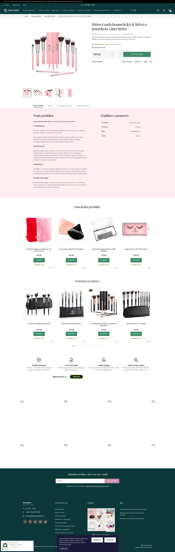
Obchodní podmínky (61, 522)
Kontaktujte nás (59, 509)
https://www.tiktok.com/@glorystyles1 (45, 522)
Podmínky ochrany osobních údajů (65, 526)
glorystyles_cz (30, 522)
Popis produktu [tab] (38, 106)
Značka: (97, 61)
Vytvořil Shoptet (147, 545)
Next (150, 313)
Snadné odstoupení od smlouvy (64, 533)
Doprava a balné (59, 512)
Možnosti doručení (100, 47)
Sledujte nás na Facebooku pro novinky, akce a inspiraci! (25, 522)
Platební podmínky (60, 516)
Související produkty (64, 106)
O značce (6, 5)
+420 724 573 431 (33, 512)
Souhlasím (110, 540)
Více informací (131, 39)
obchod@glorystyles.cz (35, 516)
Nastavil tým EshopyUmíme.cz (143, 547)
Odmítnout (97, 540)
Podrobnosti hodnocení (114, 34)
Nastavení (64, 549)
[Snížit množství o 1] (112, 54)
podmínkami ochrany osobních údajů (97, 486)
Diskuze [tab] (50, 106)
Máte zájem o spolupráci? (62, 529)
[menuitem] (30, 10)
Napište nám (16, 5)
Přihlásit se (112, 481)
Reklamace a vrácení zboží (62, 519)
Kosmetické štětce (134, 123)
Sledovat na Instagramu (102, 535)
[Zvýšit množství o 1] (120, 54)
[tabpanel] (39, 241)
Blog (24, 5)
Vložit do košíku (137, 54)
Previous (25, 313)
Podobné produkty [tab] (83, 106)
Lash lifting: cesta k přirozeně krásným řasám (132, 518)
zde (70, 544)
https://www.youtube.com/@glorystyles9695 (40, 522)
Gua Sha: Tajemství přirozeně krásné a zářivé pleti (133, 509)
